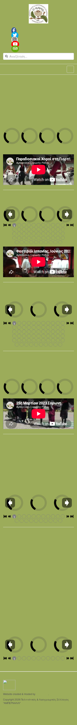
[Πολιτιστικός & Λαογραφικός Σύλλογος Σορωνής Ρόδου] (38, 13)
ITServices (42, 694)
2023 (11, 87)
